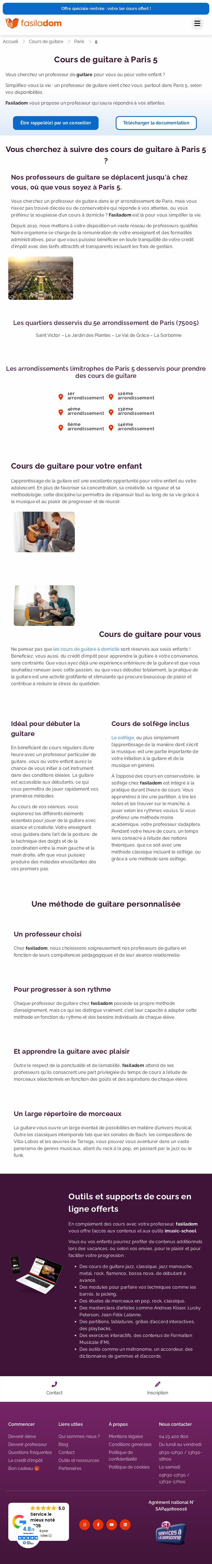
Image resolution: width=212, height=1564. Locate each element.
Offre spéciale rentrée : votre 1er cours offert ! (106, 8)
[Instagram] (84, 1524)
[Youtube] (111, 1524)
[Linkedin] (125, 1524)
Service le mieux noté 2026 (42, 1520)
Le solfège (123, 737)
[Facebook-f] (98, 1524)
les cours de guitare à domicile (86, 649)
